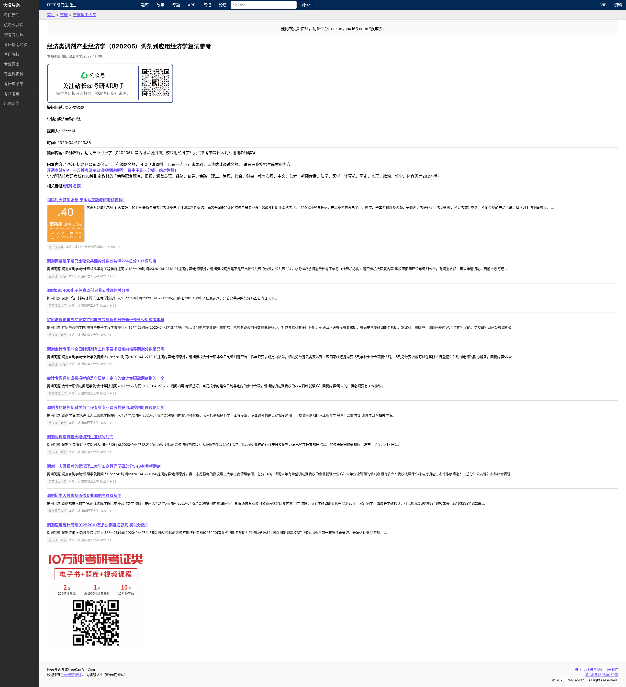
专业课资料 (13, 73)
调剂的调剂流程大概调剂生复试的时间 (80, 436)
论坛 (223, 4)
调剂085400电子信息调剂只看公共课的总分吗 (88, 290)
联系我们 (597, 669)
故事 (160, 4)
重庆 (64, 14)
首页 (51, 14)
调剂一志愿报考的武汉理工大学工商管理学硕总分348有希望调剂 (104, 466)
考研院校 (12, 54)
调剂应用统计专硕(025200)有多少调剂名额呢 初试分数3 (97, 524)
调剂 (68, 185)
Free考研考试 (71, 675)
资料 (618, 4)
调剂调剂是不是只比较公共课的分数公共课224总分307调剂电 (101, 261)
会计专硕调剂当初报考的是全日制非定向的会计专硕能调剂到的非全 (105, 378)
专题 (176, 4)
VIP (603, 4)
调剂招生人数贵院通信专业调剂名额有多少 (84, 495)
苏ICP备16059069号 (601, 675)
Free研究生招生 (61, 4)
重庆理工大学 (84, 14)
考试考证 (12, 93)
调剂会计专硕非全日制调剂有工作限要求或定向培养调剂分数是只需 (105, 349)
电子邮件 (611, 669)
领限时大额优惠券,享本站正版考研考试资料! (85, 199)
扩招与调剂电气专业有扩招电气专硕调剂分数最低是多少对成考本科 (105, 319)
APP (191, 4)
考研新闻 (12, 14)
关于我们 (582, 669)
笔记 (207, 4)
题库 (145, 4)
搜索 (306, 5)
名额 (77, 185)
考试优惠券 (56, 247)
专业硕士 (12, 64)
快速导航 (11, 4)
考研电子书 (13, 83)
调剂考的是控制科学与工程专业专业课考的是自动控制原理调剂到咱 (105, 407)
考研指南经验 (15, 44)
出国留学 (12, 103)
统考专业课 (13, 34)
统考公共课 (13, 25)
